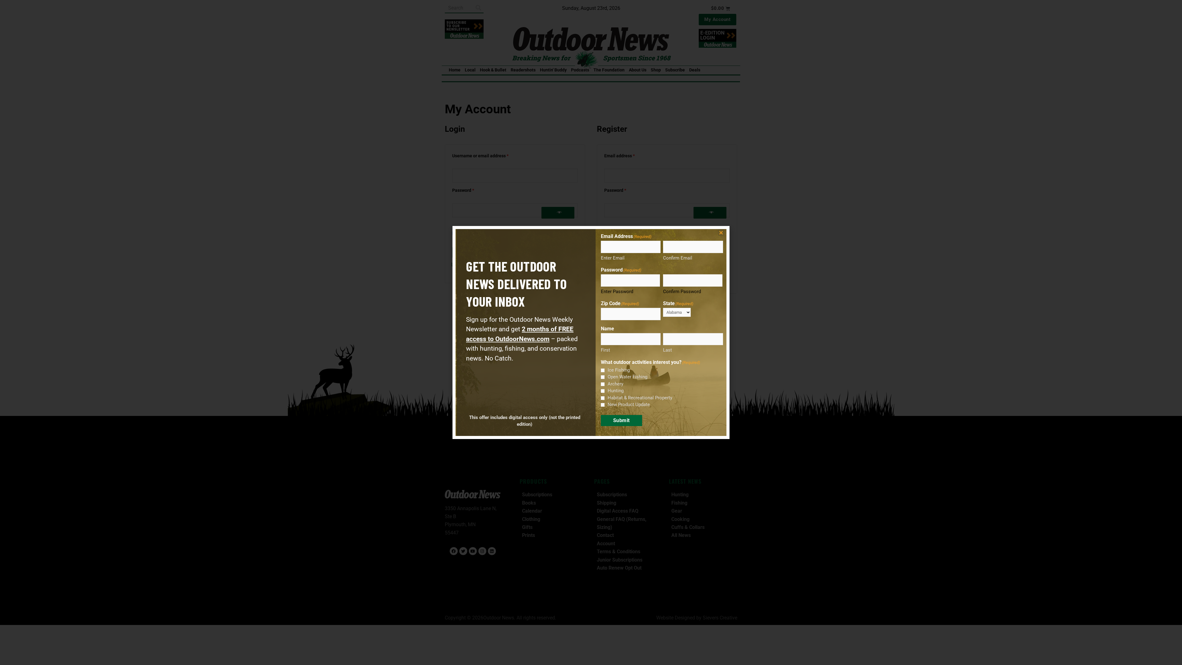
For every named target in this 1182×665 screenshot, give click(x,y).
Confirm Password (682, 291)
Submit (621, 420)
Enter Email (613, 258)
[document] (591, 332)
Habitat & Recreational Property (640, 398)
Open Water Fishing (627, 377)
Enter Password (617, 291)
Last (667, 350)
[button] (721, 232)
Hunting (616, 390)
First (605, 350)
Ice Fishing (619, 370)
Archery (615, 384)
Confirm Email (677, 258)
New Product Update (629, 404)
